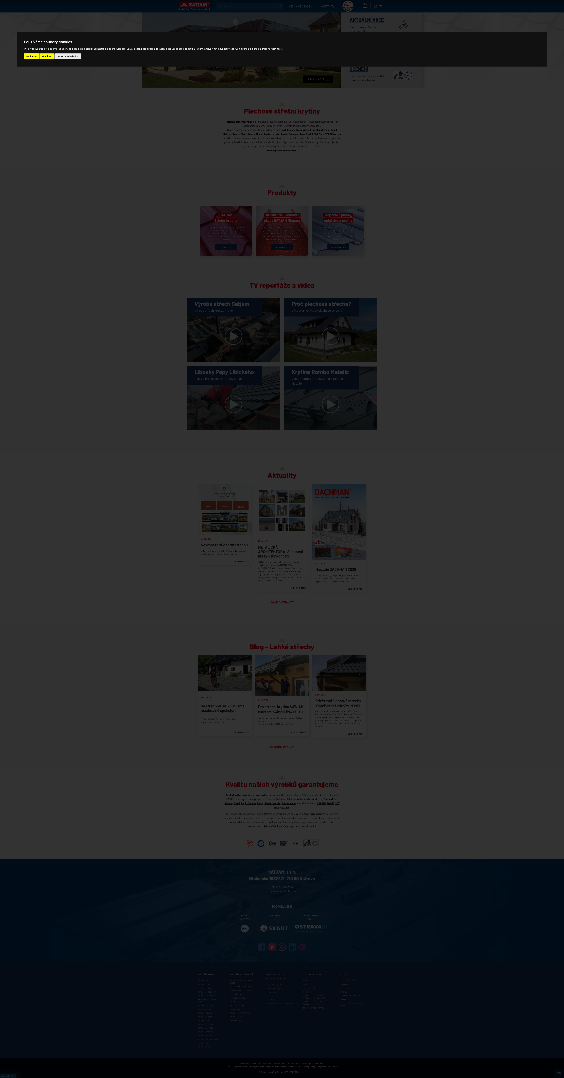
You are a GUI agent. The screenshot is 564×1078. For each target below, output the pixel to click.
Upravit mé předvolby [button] (67, 56)
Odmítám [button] (47, 56)
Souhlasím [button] (31, 56)
